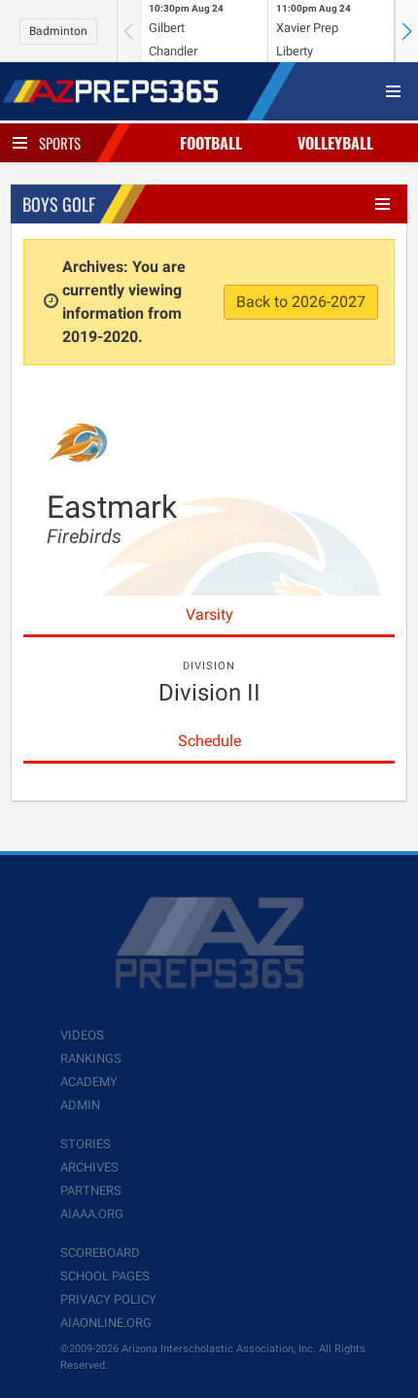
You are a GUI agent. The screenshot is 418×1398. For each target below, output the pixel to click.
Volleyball (335, 142)
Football (211, 142)
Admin (80, 1105)
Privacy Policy (108, 1299)
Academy (89, 1081)
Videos (82, 1035)
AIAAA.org (91, 1214)
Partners (91, 1190)
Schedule (209, 741)
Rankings (91, 1058)
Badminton (58, 31)
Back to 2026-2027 (301, 301)
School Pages (105, 1276)
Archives (89, 1167)
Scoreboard (100, 1252)
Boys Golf (58, 204)
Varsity (209, 614)
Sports (60, 142)
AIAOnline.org (106, 1322)
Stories (85, 1144)
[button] (406, 31)
